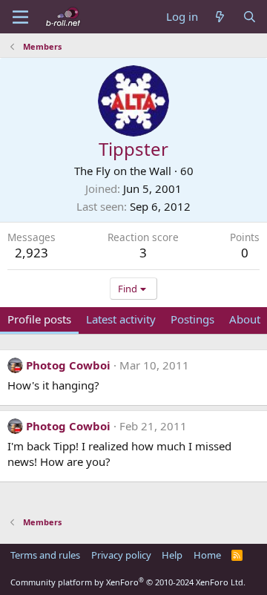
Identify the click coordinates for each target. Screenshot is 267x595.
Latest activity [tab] (121, 319)
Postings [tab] (192, 319)
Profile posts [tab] (39, 319)
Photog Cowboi (68, 365)
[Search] (249, 16)
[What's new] (219, 16)
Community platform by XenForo (127, 582)
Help (172, 555)
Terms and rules (45, 555)
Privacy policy (121, 555)
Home (207, 555)
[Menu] (20, 17)
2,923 (31, 252)
